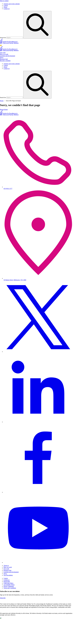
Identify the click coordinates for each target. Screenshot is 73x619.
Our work (3, 52)
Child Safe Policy (8, 583)
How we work (4, 54)
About (5, 7)
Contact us (7, 8)
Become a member (5, 60)
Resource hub (4, 59)
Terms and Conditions (10, 588)
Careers (6, 5)
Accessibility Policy (9, 584)
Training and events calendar (12, 4)
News (1, 57)
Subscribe (3, 598)
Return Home (4, 109)
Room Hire (7, 581)
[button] (36, 45)
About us (6, 565)
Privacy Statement (9, 586)
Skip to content (4, 1)
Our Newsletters (8, 575)
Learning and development (7, 56)
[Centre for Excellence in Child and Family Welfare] (9, 43)
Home (1, 100)
